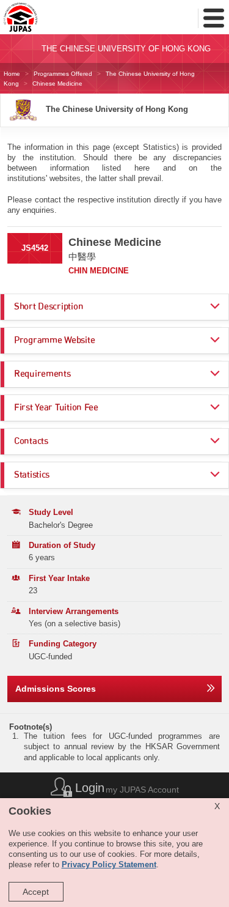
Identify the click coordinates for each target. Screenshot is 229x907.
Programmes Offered (63, 73)
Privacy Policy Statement (109, 865)
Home (12, 73)
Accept (36, 892)
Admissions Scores (55, 689)
